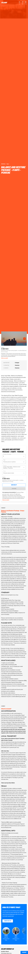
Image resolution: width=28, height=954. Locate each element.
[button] (14, 456)
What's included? (5, 499)
